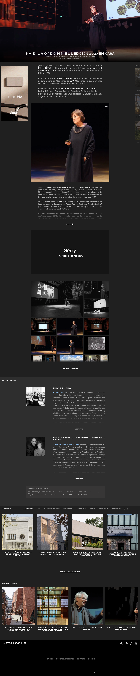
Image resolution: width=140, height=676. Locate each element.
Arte (38, 509)
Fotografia (116, 509)
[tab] (28, 509)
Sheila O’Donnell (64, 79)
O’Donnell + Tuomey (66, 187)
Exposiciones (104, 509)
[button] (5, 543)
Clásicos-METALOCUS (52, 509)
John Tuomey (85, 187)
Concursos (67, 509)
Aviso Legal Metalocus (66, 673)
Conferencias (81, 509)
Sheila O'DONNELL (62, 388)
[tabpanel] (70, 543)
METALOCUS (44, 68)
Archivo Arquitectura (70, 571)
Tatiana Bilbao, (77, 89)
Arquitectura (28, 509)
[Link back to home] (14, 643)
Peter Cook (63, 89)
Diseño (92, 509)
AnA (72, 81)
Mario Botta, (91, 89)
